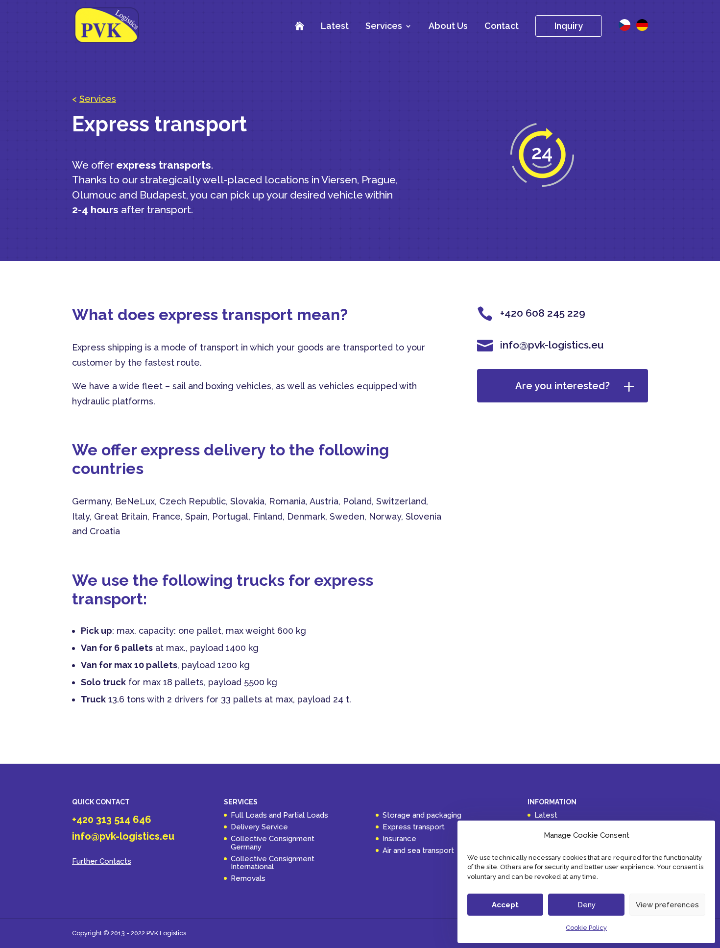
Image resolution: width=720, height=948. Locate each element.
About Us (448, 26)
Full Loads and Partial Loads (279, 815)
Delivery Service (259, 827)
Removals (248, 878)
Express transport (414, 827)
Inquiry (568, 26)
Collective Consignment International (272, 863)
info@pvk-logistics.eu (123, 836)
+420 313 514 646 (111, 819)
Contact (501, 26)
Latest (335, 26)
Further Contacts (101, 861)
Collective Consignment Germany (272, 842)
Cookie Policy (586, 927)
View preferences (667, 904)
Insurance (399, 838)
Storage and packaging (422, 815)
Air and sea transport (418, 850)
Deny (586, 904)
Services (383, 27)
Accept (505, 904)
